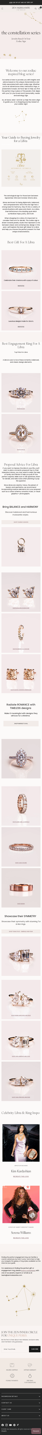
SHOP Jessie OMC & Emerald (21, 822)
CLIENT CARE (6, 1409)
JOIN (10, 2)
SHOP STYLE (21, 285)
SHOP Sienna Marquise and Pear (21, 1015)
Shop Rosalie (21, 449)
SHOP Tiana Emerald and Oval (21, 1056)
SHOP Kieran (21, 903)
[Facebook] (2, 1425)
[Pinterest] (14, 1425)
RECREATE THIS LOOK (21, 1176)
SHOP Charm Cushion (21, 522)
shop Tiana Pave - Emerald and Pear (21, 931)
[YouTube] (10, 1425)
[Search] (36, 8)
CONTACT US (6, 1403)
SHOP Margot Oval (21, 723)
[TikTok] (18, 1425)
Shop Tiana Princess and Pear (21, 1097)
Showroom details (9, 1396)
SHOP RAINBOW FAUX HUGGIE (21, 649)
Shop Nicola (21, 408)
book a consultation (28, 1271)
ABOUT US (5, 1416)
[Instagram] (6, 1425)
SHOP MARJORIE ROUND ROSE (21, 608)
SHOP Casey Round (21, 863)
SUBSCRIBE (34, 1349)
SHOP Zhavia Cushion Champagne (21, 690)
